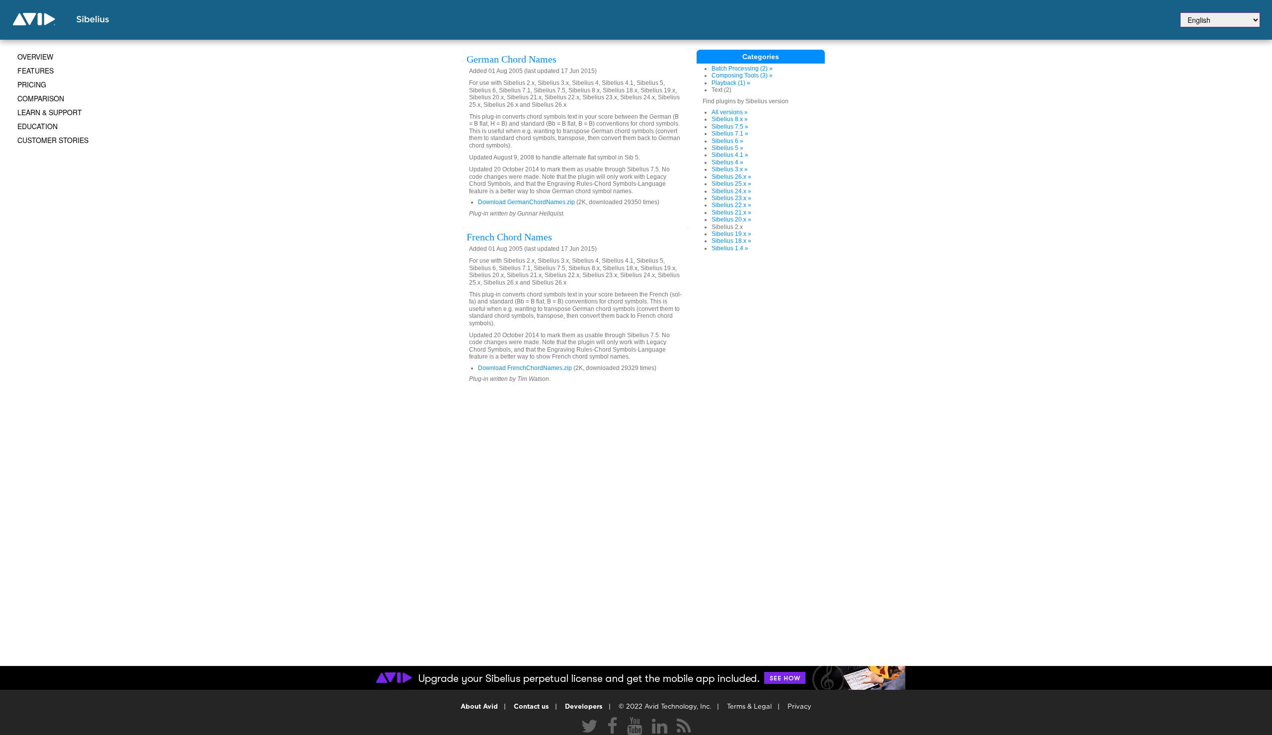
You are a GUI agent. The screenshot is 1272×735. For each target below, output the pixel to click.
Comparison (40, 98)
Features (35, 70)
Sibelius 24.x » (731, 191)
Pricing (31, 84)
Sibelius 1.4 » (730, 248)
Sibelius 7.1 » (730, 133)
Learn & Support (49, 112)
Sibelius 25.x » (731, 183)
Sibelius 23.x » (731, 198)
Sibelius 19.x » (731, 233)
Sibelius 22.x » (731, 205)
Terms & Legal (749, 707)
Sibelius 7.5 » (730, 126)
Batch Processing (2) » (742, 68)
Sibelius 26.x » (731, 176)
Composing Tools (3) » (742, 75)
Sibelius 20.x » (731, 219)
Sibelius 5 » (727, 148)
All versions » (730, 112)
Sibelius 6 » (727, 141)
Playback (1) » (731, 82)
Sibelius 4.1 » (730, 154)
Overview (35, 57)
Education (37, 126)
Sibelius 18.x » (731, 240)
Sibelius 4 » (727, 162)
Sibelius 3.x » (730, 169)
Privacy (799, 707)
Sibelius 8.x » (730, 119)
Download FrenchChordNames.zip (525, 368)
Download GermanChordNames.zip (526, 202)
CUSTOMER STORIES (52, 140)
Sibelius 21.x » (731, 212)
